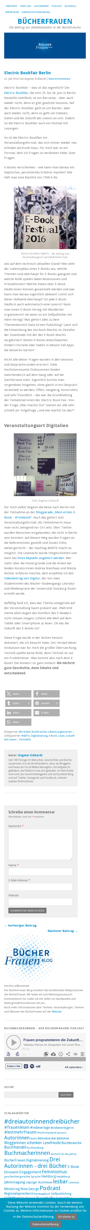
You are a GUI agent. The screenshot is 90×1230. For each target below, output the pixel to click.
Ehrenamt (11, 1172)
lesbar (60, 1181)
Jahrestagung (14, 1182)
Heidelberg (63, 1176)
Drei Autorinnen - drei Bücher (35, 1162)
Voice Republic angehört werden (40, 558)
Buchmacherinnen (27, 1153)
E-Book (53, 735)
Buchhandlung (35, 1147)
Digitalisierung (39, 735)
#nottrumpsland (46, 1132)
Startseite (11, 6)
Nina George (30, 1189)
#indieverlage (40, 1128)
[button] (18, 694)
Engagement (30, 1172)
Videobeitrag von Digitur (22, 578)
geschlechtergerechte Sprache (22, 1176)
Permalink (25, 739)
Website (13, 895)
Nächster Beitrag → (63, 931)
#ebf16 (26, 735)
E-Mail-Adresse (19, 880)
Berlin (33, 1138)
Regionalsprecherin (18, 1193)
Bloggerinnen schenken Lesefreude (32, 1143)
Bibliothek (63, 1138)
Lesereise (73, 1182)
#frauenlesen (17, 1127)
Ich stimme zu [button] (66, 1216)
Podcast (56, 6)
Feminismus (54, 1171)
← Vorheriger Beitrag (20, 925)
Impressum (12, 12)
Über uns (25, 6)
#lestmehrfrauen (20, 1132)
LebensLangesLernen (60, 731)
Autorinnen (41, 6)
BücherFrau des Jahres (63, 1154)
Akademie (62, 1132)
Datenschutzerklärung (36, 12)
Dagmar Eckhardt (30, 755)
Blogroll (70, 6)
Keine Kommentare (59, 78)
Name (13, 865)
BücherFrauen (45, 21)
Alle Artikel (24, 731)
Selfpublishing (61, 1193)
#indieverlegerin (62, 1128)
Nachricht (16, 826)
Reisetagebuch (42, 1193)
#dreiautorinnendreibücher (42, 1121)
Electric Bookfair (16, 93)
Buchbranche (39, 731)
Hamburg (48, 1176)
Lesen (61, 735)
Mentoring (12, 1189)
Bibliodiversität (46, 1138)
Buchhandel (15, 1147)
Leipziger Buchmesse (39, 1182)
